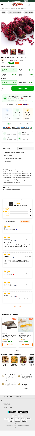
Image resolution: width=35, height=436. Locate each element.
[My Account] (29, 4)
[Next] (30, 31)
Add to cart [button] (9, 344)
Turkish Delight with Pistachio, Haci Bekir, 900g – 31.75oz (9, 336)
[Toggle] (1, 396)
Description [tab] (6, 148)
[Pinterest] (22, 416)
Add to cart (23, 88)
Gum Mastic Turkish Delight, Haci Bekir (25, 336)
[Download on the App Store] (23, 412)
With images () (13, 221)
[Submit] (3, 8)
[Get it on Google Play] (12, 412)
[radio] (9, 70)
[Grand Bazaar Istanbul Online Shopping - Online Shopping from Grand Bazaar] (17, 4)
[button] (2, 4)
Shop (3, 12)
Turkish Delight (28, 12)
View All (31, 354)
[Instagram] (16, 416)
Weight (4, 66)
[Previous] (5, 31)
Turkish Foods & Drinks (14, 12)
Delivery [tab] (21, 148)
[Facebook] (13, 416)
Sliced (3, 78)
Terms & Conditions (13, 423)
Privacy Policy (23, 423)
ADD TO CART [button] (25, 344)
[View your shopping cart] (32, 4)
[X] (19, 416)
